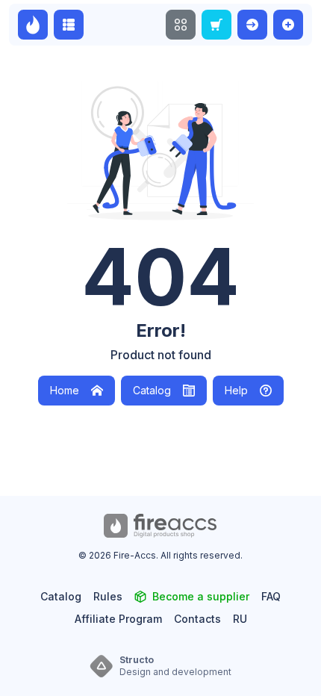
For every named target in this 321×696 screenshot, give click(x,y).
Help (236, 390)
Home (64, 390)
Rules (107, 596)
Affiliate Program (118, 618)
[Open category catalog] (69, 25)
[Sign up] (288, 25)
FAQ (271, 596)
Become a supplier (200, 596)
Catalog (152, 390)
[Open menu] (181, 25)
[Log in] (252, 25)
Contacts (197, 618)
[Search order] (216, 25)
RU (240, 618)
